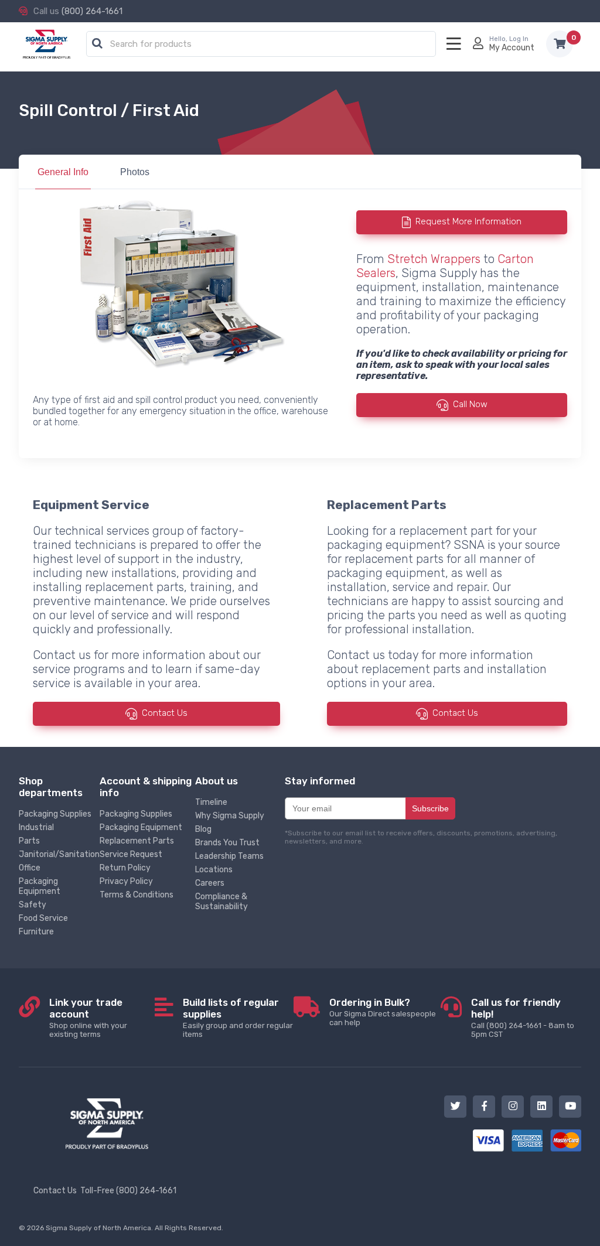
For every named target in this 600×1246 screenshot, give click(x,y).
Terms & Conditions (136, 895)
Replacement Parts (137, 841)
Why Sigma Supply (229, 816)
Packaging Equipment (39, 886)
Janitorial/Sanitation (59, 854)
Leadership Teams (229, 856)
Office (29, 868)
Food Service (43, 918)
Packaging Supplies (55, 814)
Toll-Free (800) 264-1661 (128, 1191)
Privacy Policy (126, 881)
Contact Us (165, 713)
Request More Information (468, 221)
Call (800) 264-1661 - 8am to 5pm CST (522, 1017)
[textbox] (264, 44)
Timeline (211, 802)
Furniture (36, 932)
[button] (97, 44)
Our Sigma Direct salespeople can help (382, 1011)
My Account (511, 48)
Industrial (36, 827)
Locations (214, 870)
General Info (63, 172)
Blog (203, 829)
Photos (134, 172)
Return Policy (125, 868)
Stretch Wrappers (433, 259)
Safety (32, 905)
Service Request (131, 854)
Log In (519, 39)
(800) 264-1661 (92, 11)
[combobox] (261, 44)
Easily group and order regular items (238, 1017)
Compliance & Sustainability (221, 902)
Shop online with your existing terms (88, 1017)
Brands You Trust (227, 843)
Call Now (470, 404)
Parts (29, 841)
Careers (209, 883)
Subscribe (430, 808)
